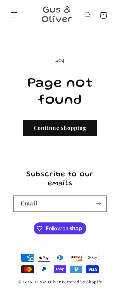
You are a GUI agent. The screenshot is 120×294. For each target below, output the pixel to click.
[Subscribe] (98, 203)
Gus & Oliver (48, 281)
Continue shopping (60, 127)
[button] (14, 15)
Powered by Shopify (82, 281)
